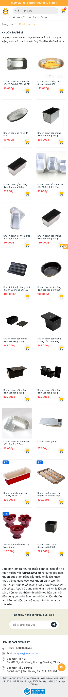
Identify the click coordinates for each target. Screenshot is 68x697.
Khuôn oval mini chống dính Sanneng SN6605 (49, 288)
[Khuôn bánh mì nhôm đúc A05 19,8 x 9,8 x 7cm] (17, 217)
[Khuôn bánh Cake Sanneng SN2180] (51, 526)
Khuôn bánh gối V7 (47, 441)
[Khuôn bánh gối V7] (51, 423)
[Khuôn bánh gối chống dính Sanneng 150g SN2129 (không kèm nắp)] (17, 166)
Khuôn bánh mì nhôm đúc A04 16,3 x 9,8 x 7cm (50, 185)
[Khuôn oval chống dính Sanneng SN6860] (51, 63)
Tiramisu (27, 17)
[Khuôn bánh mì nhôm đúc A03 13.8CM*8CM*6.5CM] (17, 63)
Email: (23, 653)
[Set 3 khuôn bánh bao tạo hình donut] (17, 526)
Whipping (17, 17)
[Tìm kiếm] (17, 10)
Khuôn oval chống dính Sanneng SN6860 (49, 82)
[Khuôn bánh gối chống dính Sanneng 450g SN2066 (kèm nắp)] (51, 372)
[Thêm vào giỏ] (27, 90)
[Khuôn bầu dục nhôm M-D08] (17, 115)
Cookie (36, 17)
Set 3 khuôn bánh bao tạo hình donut (16, 545)
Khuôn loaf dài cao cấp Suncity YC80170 (15, 494)
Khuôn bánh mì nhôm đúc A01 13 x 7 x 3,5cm (16, 442)
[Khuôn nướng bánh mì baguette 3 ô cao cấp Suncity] (51, 475)
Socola (44, 17)
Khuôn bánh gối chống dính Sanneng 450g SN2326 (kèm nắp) (15, 391)
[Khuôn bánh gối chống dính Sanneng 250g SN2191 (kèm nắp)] (17, 320)
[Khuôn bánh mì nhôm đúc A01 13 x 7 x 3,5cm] (17, 423)
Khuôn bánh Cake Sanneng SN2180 (46, 545)
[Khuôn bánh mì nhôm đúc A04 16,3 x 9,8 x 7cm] (51, 166)
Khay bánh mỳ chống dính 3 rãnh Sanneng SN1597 (17, 288)
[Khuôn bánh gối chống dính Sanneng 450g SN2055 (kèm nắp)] (51, 115)
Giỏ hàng (65, 9)
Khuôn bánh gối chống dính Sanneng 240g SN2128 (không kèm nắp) (50, 237)
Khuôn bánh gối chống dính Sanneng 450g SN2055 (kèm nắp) (49, 134)
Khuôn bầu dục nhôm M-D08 (16, 134)
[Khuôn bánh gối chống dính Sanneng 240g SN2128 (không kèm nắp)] (51, 217)
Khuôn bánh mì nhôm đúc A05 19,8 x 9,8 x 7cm (16, 237)
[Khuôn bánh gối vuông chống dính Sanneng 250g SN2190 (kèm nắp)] (51, 320)
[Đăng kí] (54, 625)
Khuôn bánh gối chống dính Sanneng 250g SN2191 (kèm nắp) (15, 340)
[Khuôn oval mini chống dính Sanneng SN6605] (51, 269)
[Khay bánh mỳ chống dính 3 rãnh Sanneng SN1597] (17, 269)
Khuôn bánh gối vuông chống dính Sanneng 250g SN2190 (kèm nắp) (49, 340)
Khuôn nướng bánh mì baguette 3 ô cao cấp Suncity (48, 494)
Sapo (35, 684)
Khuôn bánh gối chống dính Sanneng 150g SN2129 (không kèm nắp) (16, 185)
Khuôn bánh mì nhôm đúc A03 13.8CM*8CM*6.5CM (16, 82)
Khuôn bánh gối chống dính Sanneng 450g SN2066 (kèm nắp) (49, 391)
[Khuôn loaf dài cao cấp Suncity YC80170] (17, 475)
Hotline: (19, 648)
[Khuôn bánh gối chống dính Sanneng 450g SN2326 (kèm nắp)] (17, 372)
